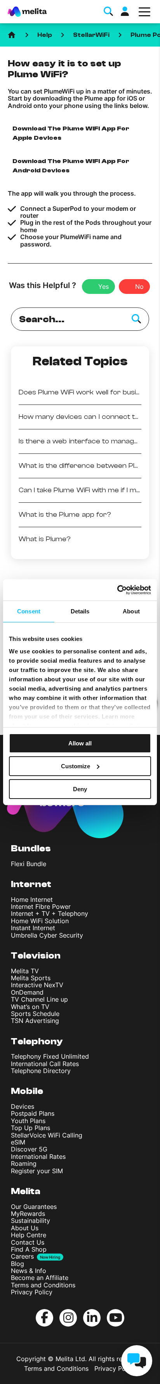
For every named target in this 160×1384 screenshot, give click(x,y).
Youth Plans (28, 1121)
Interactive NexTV (37, 985)
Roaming (24, 1163)
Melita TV (25, 971)
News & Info (28, 1271)
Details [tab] (80, 611)
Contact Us (27, 1242)
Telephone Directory (41, 1071)
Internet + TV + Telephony (49, 913)
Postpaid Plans (32, 1113)
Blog (17, 1264)
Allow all (80, 743)
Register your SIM (37, 1171)
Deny (80, 788)
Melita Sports (30, 978)
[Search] (136, 319)
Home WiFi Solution (40, 921)
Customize (75, 766)
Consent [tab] (28, 611)
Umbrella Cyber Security (47, 935)
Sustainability (30, 1220)
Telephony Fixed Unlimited (50, 1056)
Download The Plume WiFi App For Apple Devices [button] (70, 133)
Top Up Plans (30, 1128)
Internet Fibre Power (41, 906)
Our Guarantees (34, 1206)
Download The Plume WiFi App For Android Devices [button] (70, 166)
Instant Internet (33, 928)
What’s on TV (30, 1007)
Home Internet (32, 899)
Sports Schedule (35, 1014)
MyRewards (28, 1213)
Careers (22, 1256)
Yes (103, 286)
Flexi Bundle (28, 864)
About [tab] (131, 611)
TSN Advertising (35, 1021)
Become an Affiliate (39, 1278)
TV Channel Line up (39, 999)
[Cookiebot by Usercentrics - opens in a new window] (117, 590)
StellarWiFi (91, 35)
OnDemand (27, 992)
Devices (22, 1106)
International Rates (38, 1156)
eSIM (18, 1142)
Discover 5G (29, 1149)
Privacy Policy (31, 1292)
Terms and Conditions (43, 1285)
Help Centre (28, 1235)
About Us (24, 1228)
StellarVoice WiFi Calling (46, 1135)
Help (44, 35)
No (139, 286)
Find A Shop (29, 1249)
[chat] (136, 1360)
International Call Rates (45, 1064)
